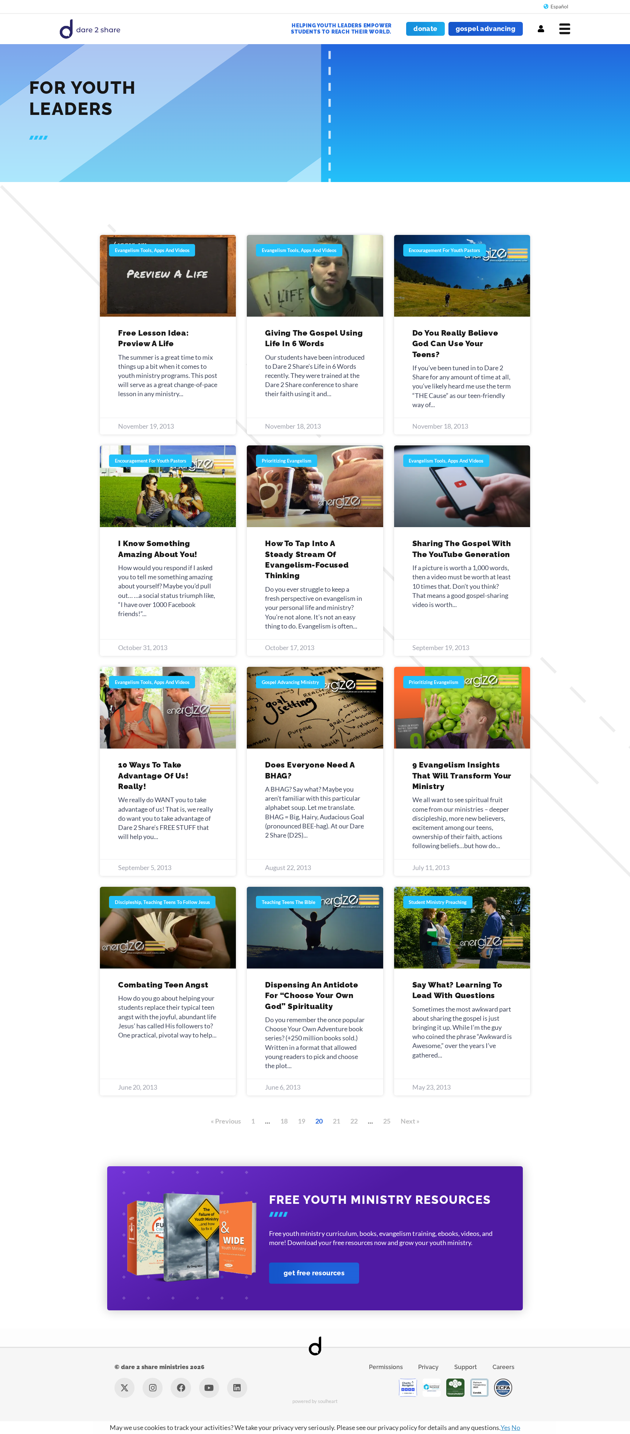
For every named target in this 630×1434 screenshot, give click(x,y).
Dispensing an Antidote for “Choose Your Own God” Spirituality (311, 995)
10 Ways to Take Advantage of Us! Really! (153, 775)
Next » (410, 1121)
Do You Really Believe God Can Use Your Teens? (455, 343)
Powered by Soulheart (315, 1401)
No (516, 1427)
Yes (505, 1427)
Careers (503, 1367)
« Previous (226, 1121)
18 (284, 1121)
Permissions (386, 1367)
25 (386, 1121)
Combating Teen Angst (163, 984)
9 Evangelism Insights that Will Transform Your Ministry (462, 775)
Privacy (428, 1367)
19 (301, 1121)
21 (336, 1121)
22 (354, 1121)
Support (465, 1367)
